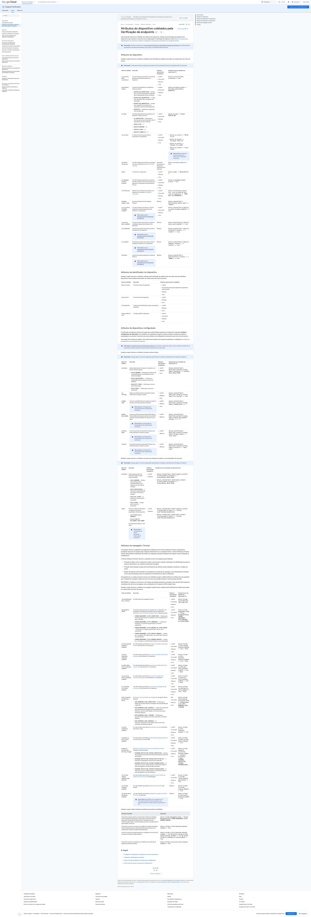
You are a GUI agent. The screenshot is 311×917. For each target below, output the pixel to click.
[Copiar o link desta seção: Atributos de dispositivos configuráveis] (157, 328)
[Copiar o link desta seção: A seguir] (129, 850)
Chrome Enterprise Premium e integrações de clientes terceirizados (161, 45)
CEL (176, 72)
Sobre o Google (28, 913)
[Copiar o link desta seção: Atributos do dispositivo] (143, 55)
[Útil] (186, 24)
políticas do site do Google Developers (171, 882)
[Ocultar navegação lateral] (19, 914)
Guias (12, 10)
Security (137, 24)
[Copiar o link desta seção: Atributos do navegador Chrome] (151, 546)
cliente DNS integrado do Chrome (159, 738)
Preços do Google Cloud (30, 899)
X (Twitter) (242, 901)
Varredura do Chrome (156, 785)
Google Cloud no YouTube (245, 904)
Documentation (129, 24)
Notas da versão (100, 901)
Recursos (19, 10)
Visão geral (5, 10)
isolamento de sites (156, 727)
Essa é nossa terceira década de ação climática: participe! (78, 913)
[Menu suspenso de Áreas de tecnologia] (35, 2)
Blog (240, 896)
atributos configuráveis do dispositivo (149, 41)
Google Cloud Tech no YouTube (247, 907)
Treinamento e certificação (174, 907)
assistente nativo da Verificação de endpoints (143, 346)
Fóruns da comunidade (101, 896)
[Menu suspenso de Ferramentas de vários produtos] (58, 2)
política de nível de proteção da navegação (145, 697)
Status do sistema (100, 904)
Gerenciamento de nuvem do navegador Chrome (145, 613)
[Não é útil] (189, 24)
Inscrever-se (291, 913)
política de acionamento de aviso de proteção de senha (148, 748)
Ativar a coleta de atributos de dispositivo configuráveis (140, 860)
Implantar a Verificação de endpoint (134, 857)
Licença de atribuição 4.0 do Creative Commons (173, 880)
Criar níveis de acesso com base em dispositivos (138, 863)
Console (283, 2)
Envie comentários (183, 28)
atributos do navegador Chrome (170, 41)
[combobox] (269, 1)
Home (122, 24)
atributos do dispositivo (181, 39)
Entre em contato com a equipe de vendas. (35, 904)
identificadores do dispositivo (129, 41)
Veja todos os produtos (29, 896)
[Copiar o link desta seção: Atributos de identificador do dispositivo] (158, 272)
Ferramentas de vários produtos (47, 2)
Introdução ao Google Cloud (174, 899)
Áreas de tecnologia (27, 2)
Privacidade (36, 913)
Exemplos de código (172, 901)
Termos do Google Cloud (56, 913)
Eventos (241, 899)
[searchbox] (11, 15)
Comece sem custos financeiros (298, 7)
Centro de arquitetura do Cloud (175, 904)
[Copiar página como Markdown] (161, 32)
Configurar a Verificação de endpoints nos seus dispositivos (141, 854)
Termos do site (44, 913)
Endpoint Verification (13, 7)
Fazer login (306, 2)
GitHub (169, 896)
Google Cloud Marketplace (30, 901)
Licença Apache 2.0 (141, 882)
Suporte (98, 899)
